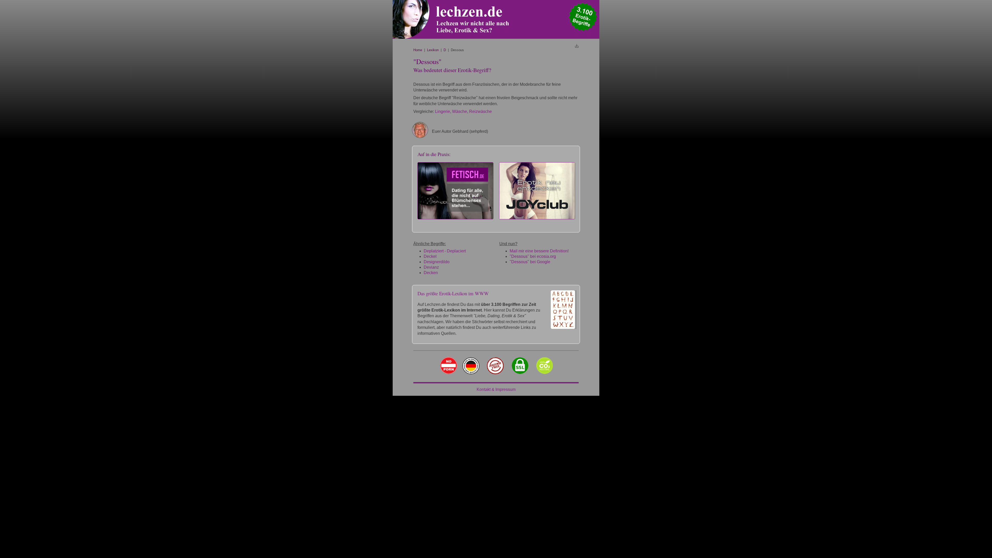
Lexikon (433, 50)
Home (417, 50)
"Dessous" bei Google (530, 262)
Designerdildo (437, 262)
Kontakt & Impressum (496, 389)
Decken (431, 272)
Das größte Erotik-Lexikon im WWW (453, 293)
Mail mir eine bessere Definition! (539, 251)
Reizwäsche (480, 111)
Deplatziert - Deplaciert (445, 251)
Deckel (430, 256)
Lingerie (442, 111)
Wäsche (459, 111)
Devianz (431, 267)
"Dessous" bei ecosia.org (533, 256)
